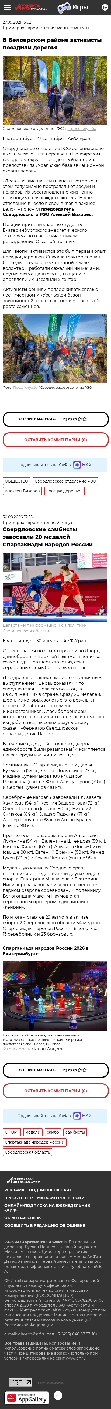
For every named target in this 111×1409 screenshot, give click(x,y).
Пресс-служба (82, 128)
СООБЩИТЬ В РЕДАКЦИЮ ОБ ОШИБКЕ (44, 1225)
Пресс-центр (18, 1197)
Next (100, 991)
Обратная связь (22, 1217)
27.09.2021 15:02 (17, 22)
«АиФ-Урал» (19, 1048)
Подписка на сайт (50, 1190)
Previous (9, 991)
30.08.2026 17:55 (18, 516)
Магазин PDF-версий (61, 1197)
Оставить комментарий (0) (55, 439)
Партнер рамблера (51, 1382)
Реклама (14, 1190)
